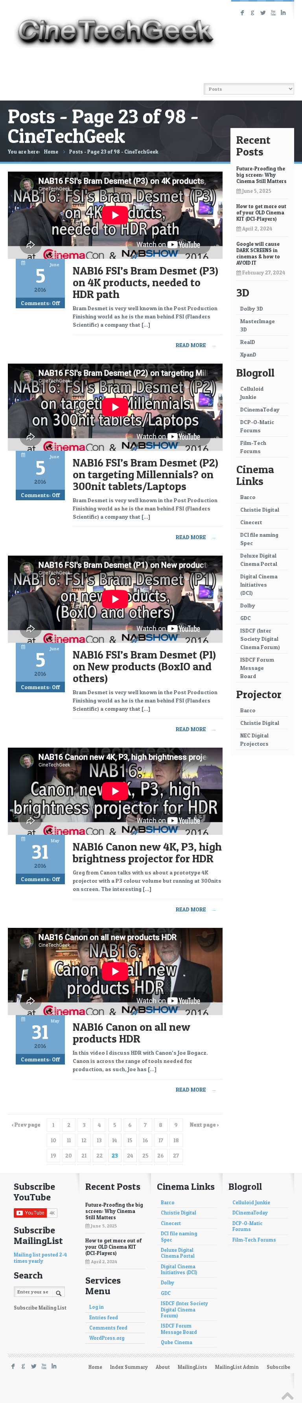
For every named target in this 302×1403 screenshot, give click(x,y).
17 (160, 1140)
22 (99, 1155)
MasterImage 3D (257, 325)
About (163, 1367)
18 (176, 1140)
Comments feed (108, 1328)
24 (130, 1155)
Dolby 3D (251, 308)
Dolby (247, 605)
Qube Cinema (176, 1342)
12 (84, 1140)
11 (69, 1140)
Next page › (204, 1124)
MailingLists (192, 1367)
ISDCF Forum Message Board (257, 667)
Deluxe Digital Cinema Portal (258, 559)
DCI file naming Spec (259, 538)
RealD (247, 341)
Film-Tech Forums (253, 446)
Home (51, 151)
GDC (245, 618)
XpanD (248, 354)
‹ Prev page (26, 1124)
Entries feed (103, 1318)
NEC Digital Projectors (254, 739)
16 (145, 1140)
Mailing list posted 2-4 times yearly (40, 1258)
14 (114, 1140)
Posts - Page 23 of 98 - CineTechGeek (113, 151)
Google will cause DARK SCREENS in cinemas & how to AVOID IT (258, 253)
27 (176, 1155)
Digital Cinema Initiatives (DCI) (259, 584)
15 (130, 1140)
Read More (196, 345)
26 (160, 1155)
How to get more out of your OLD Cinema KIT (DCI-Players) (261, 212)
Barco (248, 497)
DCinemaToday (260, 409)
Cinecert (251, 522)
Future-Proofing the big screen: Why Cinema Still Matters (261, 174)
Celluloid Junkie (252, 392)
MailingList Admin (237, 1367)
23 (115, 1155)
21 (84, 1155)
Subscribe (278, 1367)
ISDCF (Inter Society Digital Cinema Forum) (260, 638)
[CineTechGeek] (116, 25)
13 (99, 1140)
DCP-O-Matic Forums (257, 426)
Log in (96, 1307)
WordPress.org (106, 1338)
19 (53, 1155)
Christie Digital (259, 509)
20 (68, 1155)
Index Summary (129, 1367)
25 (145, 1155)
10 (53, 1140)
